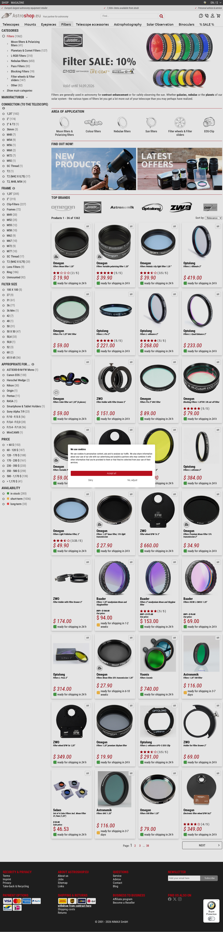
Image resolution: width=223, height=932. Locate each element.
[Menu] (217, 901)
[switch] (211, 919)
